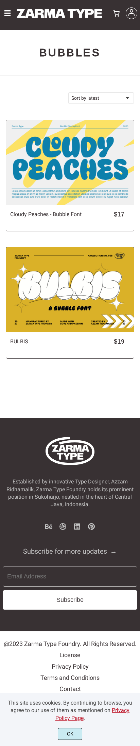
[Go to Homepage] (59, 18)
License (70, 654)
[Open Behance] (49, 528)
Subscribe (70, 599)
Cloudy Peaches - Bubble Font (46, 214)
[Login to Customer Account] (131, 13)
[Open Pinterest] (91, 528)
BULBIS (19, 341)
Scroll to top (134, 460)
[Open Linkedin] (77, 528)
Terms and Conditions (70, 677)
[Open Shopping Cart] (116, 13)
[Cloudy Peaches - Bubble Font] (70, 162)
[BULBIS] (70, 289)
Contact (70, 688)
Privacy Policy (70, 666)
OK (70, 734)
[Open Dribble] (63, 528)
